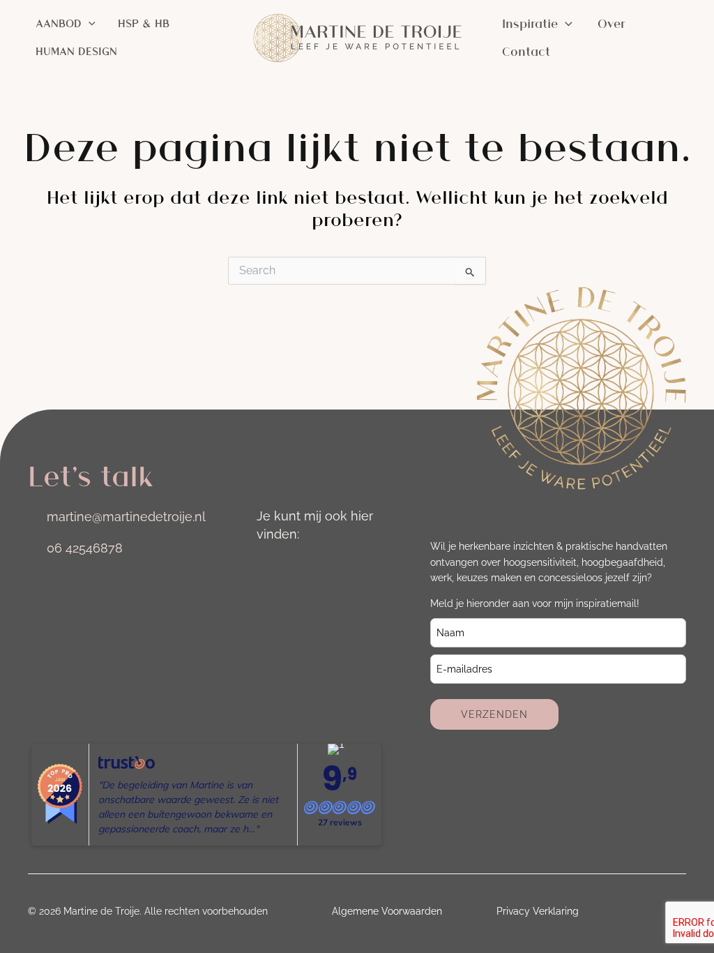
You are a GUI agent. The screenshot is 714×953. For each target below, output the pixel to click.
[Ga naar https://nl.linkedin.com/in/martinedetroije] (307, 568)
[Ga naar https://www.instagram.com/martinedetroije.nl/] (268, 568)
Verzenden (494, 714)
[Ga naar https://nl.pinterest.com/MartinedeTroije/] (268, 608)
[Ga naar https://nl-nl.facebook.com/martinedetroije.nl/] (346, 568)
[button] (89, 24)
